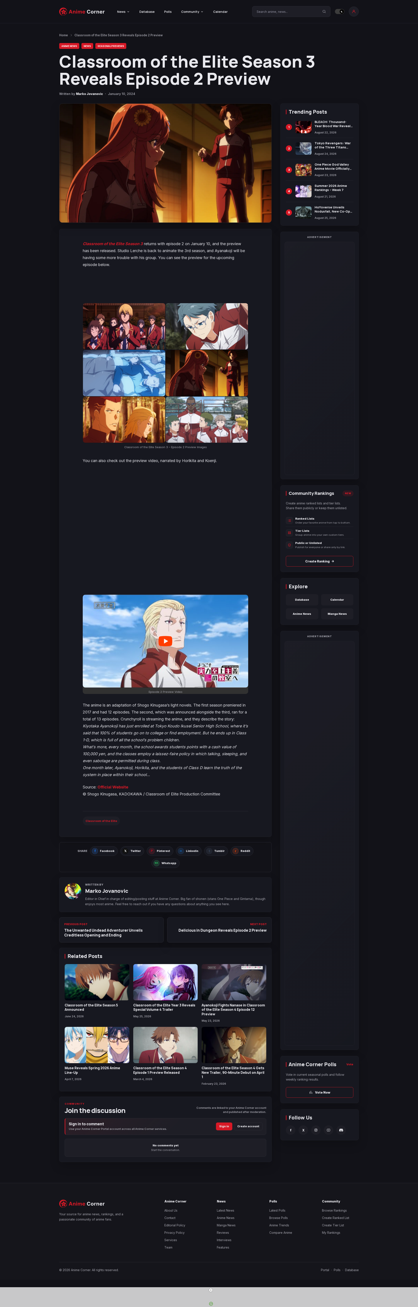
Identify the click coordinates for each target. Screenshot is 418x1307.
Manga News (337, 613)
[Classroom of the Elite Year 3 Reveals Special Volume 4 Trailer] (165, 982)
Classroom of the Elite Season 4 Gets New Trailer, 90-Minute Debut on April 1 (233, 1072)
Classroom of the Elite (101, 821)
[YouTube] (328, 1130)
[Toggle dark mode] (339, 11)
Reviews (223, 1232)
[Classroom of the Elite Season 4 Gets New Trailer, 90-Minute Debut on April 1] (234, 1045)
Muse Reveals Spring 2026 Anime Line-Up (92, 1070)
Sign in (224, 1126)
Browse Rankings (334, 1210)
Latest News (225, 1210)
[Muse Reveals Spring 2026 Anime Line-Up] (97, 1045)
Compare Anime (280, 1232)
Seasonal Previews (111, 46)
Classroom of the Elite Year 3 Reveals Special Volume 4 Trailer (164, 1007)
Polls (168, 12)
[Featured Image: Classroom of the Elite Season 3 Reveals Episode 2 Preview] (165, 163)
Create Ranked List (335, 1218)
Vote (349, 1064)
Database (147, 12)
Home (63, 35)
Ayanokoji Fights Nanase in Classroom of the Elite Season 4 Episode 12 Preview (233, 1009)
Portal (325, 1270)
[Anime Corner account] (354, 12)
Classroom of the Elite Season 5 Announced (91, 1007)
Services (170, 1240)
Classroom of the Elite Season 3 (113, 243)
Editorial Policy (174, 1225)
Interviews (224, 1240)
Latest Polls (277, 1210)
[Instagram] (316, 1130)
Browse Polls (278, 1218)
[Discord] (341, 1130)
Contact (169, 1218)
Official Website (113, 787)
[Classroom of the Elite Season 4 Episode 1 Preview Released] (165, 1045)
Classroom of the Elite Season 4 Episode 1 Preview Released (160, 1070)
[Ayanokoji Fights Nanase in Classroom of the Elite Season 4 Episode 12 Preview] (234, 982)
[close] (211, 1290)
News (87, 46)
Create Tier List (333, 1225)
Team (168, 1247)
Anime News (69, 46)
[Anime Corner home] (82, 12)
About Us (170, 1210)
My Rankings (331, 1232)
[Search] (324, 11)
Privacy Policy (174, 1232)
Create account (248, 1126)
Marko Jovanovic (89, 94)
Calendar (220, 12)
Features (223, 1247)
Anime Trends (279, 1225)
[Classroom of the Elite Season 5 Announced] (97, 982)
